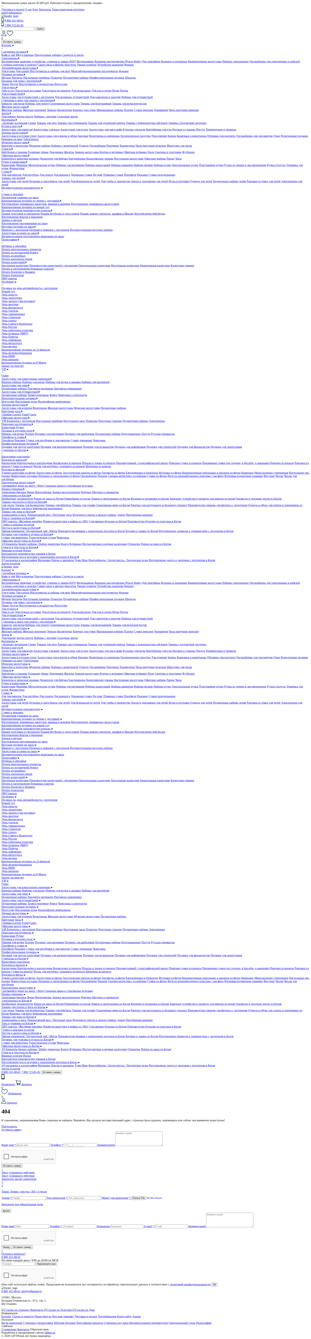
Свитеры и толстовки (168, 152)
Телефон (56, 1144)
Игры (115, 90)
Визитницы (40, 408)
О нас (28, 9)
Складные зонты (67, 116)
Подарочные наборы (76, 77)
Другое (14, 84)
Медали (6, 77)
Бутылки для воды (134, 129)
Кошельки (247, 472)
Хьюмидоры (127, 145)
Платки (128, 110)
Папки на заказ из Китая (156, 544)
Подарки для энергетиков (226, 446)
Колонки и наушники (174, 61)
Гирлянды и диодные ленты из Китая (258, 498)
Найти (40, 29)
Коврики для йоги (21, 508)
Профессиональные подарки (106, 77)
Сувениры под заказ (116, 1322)
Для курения (159, 135)
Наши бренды (43, 1316)
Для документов (11, 174)
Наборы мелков (143, 165)
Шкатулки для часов (179, 145)
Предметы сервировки (68, 388)
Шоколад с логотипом (15, 229)
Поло (151, 152)
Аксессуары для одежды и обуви (57, 135)
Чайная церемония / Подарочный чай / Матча (29, 531)
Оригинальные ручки (185, 165)
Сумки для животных (14, 537)
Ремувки (86, 492)
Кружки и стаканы (183, 129)
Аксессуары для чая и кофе (105, 129)
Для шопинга (62, 174)
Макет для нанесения (116, 1197)
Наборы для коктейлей (95, 382)
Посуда (200, 129)
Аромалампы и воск (13, 514)
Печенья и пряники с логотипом (49, 229)
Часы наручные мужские (151, 145)
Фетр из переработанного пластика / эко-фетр (195, 476)
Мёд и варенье (25, 54)
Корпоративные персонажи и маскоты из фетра (211, 472)
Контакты (45, 9)
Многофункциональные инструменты (94, 71)
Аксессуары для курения (16, 408)
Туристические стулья (42, 537)
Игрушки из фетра (170, 472)
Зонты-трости (24, 116)
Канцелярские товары (99, 158)
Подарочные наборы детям (229, 181)
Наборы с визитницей (64, 145)
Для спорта (46, 174)
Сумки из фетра (157, 476)
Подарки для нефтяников (130, 446)
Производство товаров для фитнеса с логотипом (217, 505)
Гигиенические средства (135, 135)
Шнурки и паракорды (105, 492)
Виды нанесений (11, 1322)
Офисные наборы (155, 158)
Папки (170, 158)
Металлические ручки (41, 165)
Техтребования (107, 1316)
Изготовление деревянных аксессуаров (95, 203)
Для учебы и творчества (115, 181)
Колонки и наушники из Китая (150, 498)
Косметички (64, 110)
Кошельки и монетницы (191, 135)
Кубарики (75, 544)
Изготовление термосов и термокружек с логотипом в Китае (196, 531)
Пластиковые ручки (211, 165)
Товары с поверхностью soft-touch (147, 123)
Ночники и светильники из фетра (59, 476)
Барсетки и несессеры (14, 145)
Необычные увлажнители (17, 498)
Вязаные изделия (11, 550)
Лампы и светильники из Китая (110, 498)
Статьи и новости (23, 1316)
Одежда (84, 145)
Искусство (60, 84)
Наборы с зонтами (45, 116)
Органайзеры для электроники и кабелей (274, 61)
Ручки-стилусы (276, 165)
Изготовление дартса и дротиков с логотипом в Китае (182, 560)
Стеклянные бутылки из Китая (108, 521)
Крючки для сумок (84, 110)
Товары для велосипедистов (129, 103)
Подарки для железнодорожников (61, 446)
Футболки (188, 152)
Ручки (20, 427)
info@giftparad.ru (11, 12)
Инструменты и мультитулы (36, 84)
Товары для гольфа (83, 505)
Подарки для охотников (49, 433)
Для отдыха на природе (56, 90)
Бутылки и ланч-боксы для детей (49, 181)
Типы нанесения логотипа (68, 9)
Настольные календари (125, 265)
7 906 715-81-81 (14, 25)
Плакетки (56, 77)
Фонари (129, 64)
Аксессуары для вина (46, 129)
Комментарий (106, 1144)
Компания (103, 1226)
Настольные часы (74, 420)
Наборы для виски (33, 382)
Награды (17, 77)
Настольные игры (26, 401)
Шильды (130, 77)
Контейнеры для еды (159, 129)
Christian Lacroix (11, 414)
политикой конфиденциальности (190, 1284)
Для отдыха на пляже (28, 90)
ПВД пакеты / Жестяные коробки (21, 521)
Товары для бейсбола (58, 505)
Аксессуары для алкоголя (17, 129)
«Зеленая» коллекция (14, 123)
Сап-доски (7, 505)
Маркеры (22, 165)
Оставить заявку (12, 41)
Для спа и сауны (102, 90)
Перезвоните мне (46, 1264)
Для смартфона (151, 61)
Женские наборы (11, 110)
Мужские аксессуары (87, 408)
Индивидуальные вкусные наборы (91, 229)
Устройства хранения (110, 64)
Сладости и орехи (73, 54)
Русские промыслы (163, 433)
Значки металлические (66, 492)
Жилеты (69, 152)
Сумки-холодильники (161, 174)
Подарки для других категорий (20, 446)
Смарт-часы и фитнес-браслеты (56, 64)
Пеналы (102, 476)
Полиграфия (9, 757)
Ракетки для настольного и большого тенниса (159, 505)
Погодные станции (110, 420)
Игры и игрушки (179, 181)
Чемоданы (99, 440)
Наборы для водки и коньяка (63, 382)
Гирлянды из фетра (113, 472)
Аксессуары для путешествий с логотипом (27, 97)
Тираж (6, 1197)
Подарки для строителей (161, 446)
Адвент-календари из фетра (18, 472)
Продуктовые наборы (47, 54)
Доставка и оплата (12, 9)
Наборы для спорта (37, 103)
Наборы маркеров (122, 165)
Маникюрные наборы (109, 110)
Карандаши (8, 165)
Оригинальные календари (94, 265)
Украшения (161, 110)
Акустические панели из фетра (82, 472)
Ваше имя (8, 1144)
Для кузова (8, 71)
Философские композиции (54, 401)
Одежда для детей (201, 181)
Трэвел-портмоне (38, 395)
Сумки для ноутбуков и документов (48, 440)
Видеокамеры (85, 61)
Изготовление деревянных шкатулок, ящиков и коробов (35, 203)
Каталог (6, 569)
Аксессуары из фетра (49, 472)
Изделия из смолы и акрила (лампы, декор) (99, 514)
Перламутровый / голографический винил (142, 463)
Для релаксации (81, 90)
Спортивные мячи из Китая (113, 505)
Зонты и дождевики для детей (149, 181)
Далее (6, 1210)
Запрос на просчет (12, 877)
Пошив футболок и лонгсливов (59, 213)
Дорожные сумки (81, 174)
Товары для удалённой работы (106, 123)
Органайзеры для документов (254, 135)
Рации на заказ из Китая (49, 498)
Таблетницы (31, 139)
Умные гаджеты (86, 64)
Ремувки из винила (282, 463)
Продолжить (9, 1126)
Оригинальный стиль (182, 1322)
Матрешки (44, 560)
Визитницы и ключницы (104, 135)
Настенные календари (15, 265)
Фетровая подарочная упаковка (243, 476)
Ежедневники (76, 158)
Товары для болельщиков (95, 103)
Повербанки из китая (77, 498)
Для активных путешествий (72, 97)
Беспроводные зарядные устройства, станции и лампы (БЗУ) (38, 61)
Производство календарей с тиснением (53, 265)
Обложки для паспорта (221, 135)
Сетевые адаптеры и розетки (19, 64)
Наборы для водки (12, 433)
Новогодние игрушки (24, 476)
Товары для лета (47, 123)
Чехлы (279, 476)
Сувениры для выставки (38, 1322)
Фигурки (269, 476)
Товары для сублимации (72, 123)
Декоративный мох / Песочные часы (49, 514)
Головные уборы (38, 152)
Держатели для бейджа (54, 158)
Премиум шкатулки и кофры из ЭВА (65, 521)
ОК (214, 1284)
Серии (32, 123)
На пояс (98, 174)
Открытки (134, 544)
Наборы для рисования (70, 165)
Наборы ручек (162, 165)
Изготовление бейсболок (149, 213)
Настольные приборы (36, 77)
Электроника (157, 420)
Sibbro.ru (49, 1332)
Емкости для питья (12, 103)
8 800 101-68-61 (14, 20)
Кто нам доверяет (63, 1316)
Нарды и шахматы (62, 560)
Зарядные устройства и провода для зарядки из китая (202, 498)
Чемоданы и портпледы (72, 395)
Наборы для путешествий (137, 97)
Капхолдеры (9, 463)
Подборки (7, 796)
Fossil (25, 414)
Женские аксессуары (60, 408)
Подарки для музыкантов (98, 446)
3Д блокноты (9, 544)
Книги (65, 544)
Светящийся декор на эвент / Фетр (22, 485)
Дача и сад (7, 90)
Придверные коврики (139, 514)
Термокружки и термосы (221, 129)
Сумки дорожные (81, 440)
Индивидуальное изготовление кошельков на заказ (32, 236)
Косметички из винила (67, 463)
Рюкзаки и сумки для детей (263, 181)
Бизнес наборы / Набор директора (39, 544)
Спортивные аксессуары (64, 103)
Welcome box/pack (65, 1322)
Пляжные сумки (113, 174)
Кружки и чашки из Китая (142, 531)
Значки (171, 135)
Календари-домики (182, 265)
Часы (178, 158)
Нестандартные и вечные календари (104, 544)
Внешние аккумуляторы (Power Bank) (117, 61)
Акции (136, 1316)
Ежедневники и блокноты (142, 472)
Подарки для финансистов (193, 446)
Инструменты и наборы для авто (50, 71)
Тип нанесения (56, 1197)
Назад (6, 1247)
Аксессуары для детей (15, 181)
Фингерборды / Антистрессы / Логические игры (118, 560)
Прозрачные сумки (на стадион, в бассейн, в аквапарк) (236, 463)
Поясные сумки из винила (185, 463)
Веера (30, 492)
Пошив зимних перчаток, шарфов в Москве (107, 213)
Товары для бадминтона (30, 505)
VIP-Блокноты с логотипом (18, 420)
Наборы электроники (235, 61)
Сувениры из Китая (13, 958)
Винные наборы (11, 382)
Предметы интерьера (40, 388)
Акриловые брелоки (13, 492)
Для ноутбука (30, 174)
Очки (276, 135)
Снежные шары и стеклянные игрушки (68, 485)
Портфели (130, 174)
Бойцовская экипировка (47, 508)
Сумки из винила (22, 466)
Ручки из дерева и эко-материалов (245, 165)
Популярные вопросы (89, 1322)
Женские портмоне (34, 110)
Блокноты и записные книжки (20, 158)
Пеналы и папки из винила (98, 463)
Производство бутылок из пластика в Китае (154, 521)
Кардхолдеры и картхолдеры (34, 463)
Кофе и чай (8, 54)
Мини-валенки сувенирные (271, 472)
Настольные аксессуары (128, 158)
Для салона (22, 71)
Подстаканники (131, 433)
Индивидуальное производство (20, 709)
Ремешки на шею (11, 139)
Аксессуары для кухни (74, 129)
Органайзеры (97, 145)
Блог (35, 9)
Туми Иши (81, 560)
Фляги (53, 395)
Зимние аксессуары (87, 152)
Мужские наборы (39, 145)
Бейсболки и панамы (14, 152)
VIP (3, 880)
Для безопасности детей (85, 181)
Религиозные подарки (294, 135)
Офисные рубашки (135, 152)
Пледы (124, 90)
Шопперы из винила (98, 466)
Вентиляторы (43, 492)
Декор (5, 84)
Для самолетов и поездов (105, 97)
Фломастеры (16, 168)
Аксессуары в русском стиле (19, 135)
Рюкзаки (142, 174)
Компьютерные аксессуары (205, 61)
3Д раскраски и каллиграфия (19, 560)
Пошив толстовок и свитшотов (20, 213)
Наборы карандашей (97, 165)
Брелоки (83, 135)
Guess (32, 414)
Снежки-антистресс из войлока (127, 476)
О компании (9, 1329)
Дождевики (8, 116)
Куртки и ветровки (111, 152)
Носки (27, 550)
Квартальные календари (155, 265)
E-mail (149, 1226)
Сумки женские (143, 110)
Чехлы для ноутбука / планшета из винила (59, 466)
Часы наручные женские (184, 110)
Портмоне (112, 145)
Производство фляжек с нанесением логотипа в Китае (91, 531)
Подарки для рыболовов (79, 433)
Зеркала (52, 110)
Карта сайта (124, 1316)
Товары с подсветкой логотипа (187, 123)
